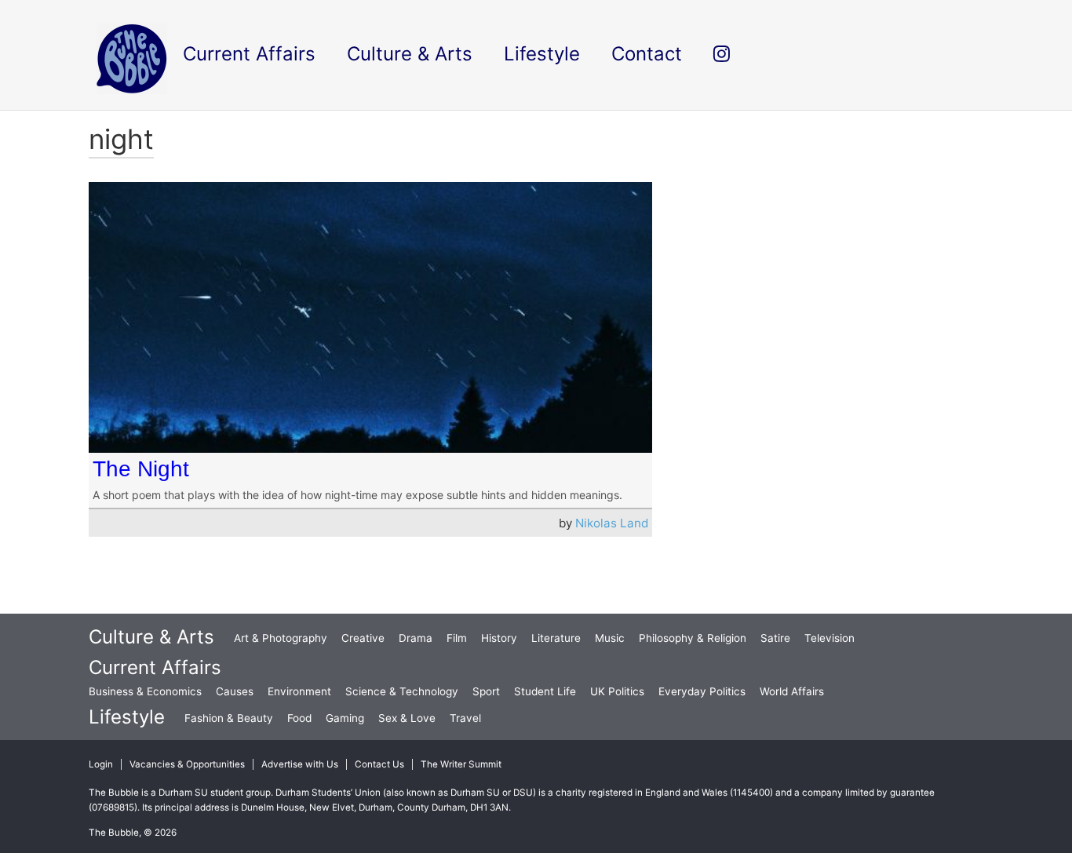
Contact (646, 53)
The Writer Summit (461, 764)
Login (101, 764)
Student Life (545, 691)
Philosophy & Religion (692, 638)
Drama (415, 638)
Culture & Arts (151, 636)
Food (299, 718)
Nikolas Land (611, 523)
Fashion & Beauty (228, 718)
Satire (775, 638)
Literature (556, 638)
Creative (363, 638)
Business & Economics (145, 691)
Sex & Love (407, 718)
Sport (486, 691)
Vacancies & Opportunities (187, 764)
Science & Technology (401, 691)
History (499, 638)
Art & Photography (280, 638)
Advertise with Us (299, 764)
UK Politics (617, 691)
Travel (465, 718)
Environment (299, 691)
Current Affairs (155, 667)
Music (610, 638)
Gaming (345, 718)
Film (457, 638)
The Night (141, 469)
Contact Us (379, 764)
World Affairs (792, 691)
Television (829, 638)
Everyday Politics (702, 691)
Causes (234, 691)
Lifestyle (127, 716)
